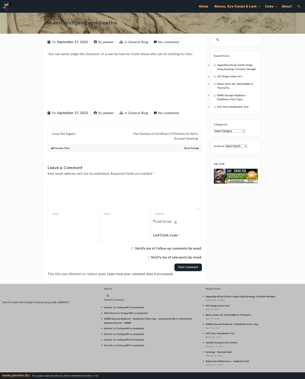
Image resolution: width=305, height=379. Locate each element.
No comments (168, 42)
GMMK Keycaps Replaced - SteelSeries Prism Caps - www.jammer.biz (139, 318)
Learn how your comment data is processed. (140, 274)
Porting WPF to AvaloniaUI (130, 307)
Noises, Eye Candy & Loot (236, 6)
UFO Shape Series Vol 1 (230, 76)
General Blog (138, 42)
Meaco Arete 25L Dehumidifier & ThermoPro (228, 315)
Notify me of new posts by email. (176, 257)
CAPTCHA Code (165, 235)
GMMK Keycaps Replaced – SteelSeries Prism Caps (232, 324)
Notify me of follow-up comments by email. (168, 248)
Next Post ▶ (191, 148)
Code (269, 6)
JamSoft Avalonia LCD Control (221, 342)
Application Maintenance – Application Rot (227, 361)
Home (203, 6)
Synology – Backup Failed (219, 352)
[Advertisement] (124, 83)
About (287, 6)
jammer (108, 42)
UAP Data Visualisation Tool (232, 106)
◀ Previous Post (60, 148)
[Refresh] (175, 221)
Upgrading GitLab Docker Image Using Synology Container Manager (240, 296)
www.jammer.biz (16, 375)
